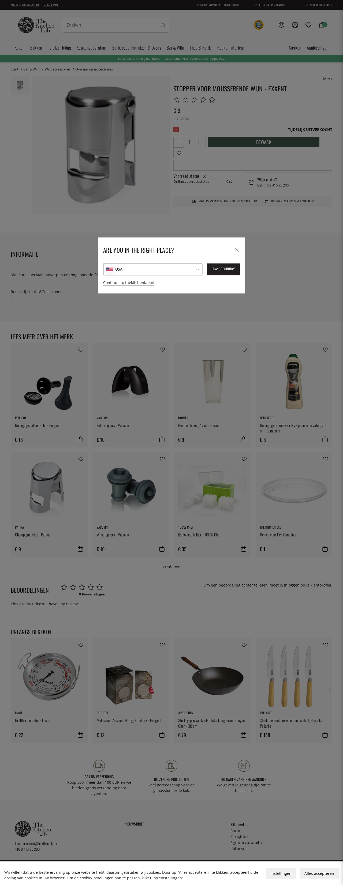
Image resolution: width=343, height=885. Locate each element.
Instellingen (281, 873)
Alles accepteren (319, 873)
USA (118, 269)
